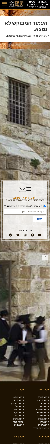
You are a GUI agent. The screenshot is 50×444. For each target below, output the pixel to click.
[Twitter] (18, 235)
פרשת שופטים (42, 409)
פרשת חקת (19, 412)
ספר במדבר (18, 389)
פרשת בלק (19, 415)
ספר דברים (44, 389)
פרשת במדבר (18, 397)
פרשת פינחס (18, 418)
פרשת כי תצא (43, 412)
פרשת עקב (44, 403)
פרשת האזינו (43, 425)
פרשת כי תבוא (42, 415)
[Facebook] (32, 235)
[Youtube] (39, 235)
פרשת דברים (43, 397)
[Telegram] (10, 235)
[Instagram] (25, 235)
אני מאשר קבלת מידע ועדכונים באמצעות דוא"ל (24, 206)
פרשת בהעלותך (17, 403)
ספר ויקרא (44, 436)
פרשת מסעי (19, 425)
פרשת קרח (19, 409)
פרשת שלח (19, 406)
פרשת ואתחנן (43, 400)
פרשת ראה (44, 406)
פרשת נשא (19, 400)
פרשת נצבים (43, 418)
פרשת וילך (44, 421)
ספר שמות (19, 436)
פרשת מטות (18, 421)
